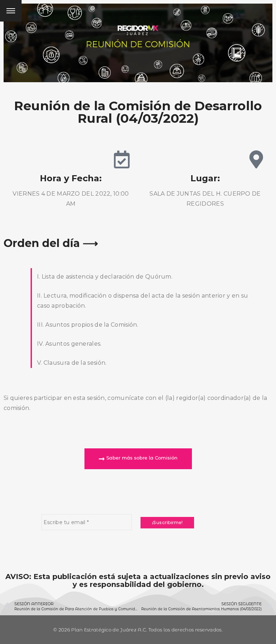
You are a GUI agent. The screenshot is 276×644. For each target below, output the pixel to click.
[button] (138, 458)
